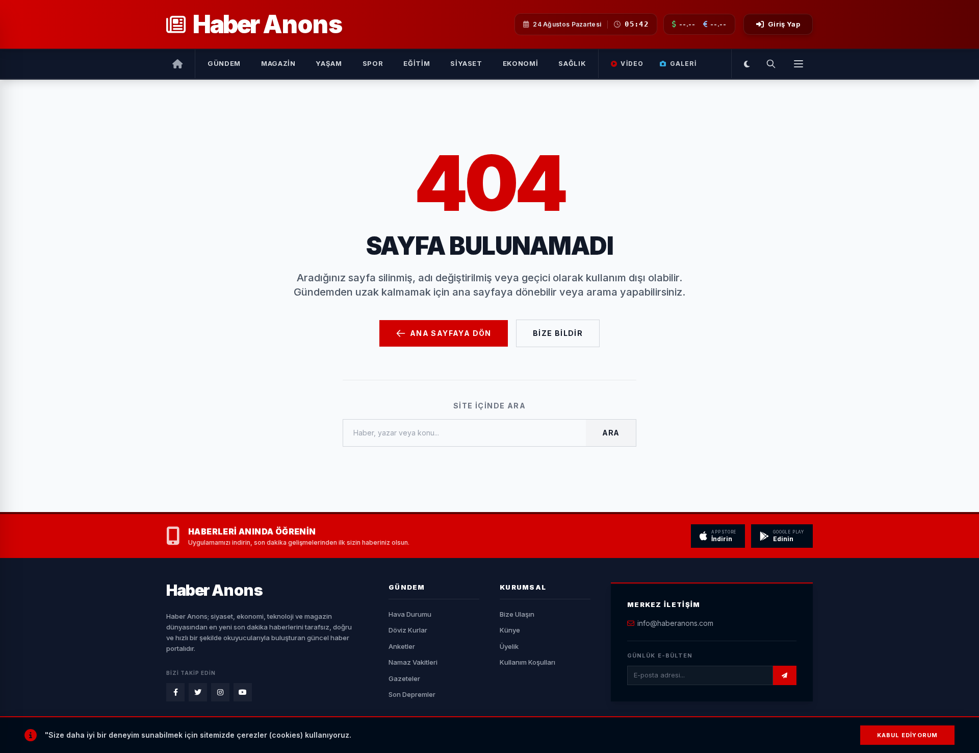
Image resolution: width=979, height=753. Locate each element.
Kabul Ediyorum (907, 735)
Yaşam (329, 63)
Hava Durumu (410, 614)
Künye (510, 630)
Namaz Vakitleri (413, 662)
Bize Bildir (558, 333)
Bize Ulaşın (517, 614)
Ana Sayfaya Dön (451, 333)
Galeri (683, 63)
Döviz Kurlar (408, 630)
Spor (373, 63)
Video (632, 63)
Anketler (402, 646)
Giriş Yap (784, 24)
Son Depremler (412, 694)
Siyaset (466, 63)
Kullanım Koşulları (527, 662)
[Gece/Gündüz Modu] (747, 64)
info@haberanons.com (675, 623)
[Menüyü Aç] (798, 64)
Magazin (278, 63)
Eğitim (416, 63)
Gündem (224, 63)
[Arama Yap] (771, 64)
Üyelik (509, 646)
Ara (611, 432)
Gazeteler (404, 678)
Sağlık (572, 63)
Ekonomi (520, 63)
